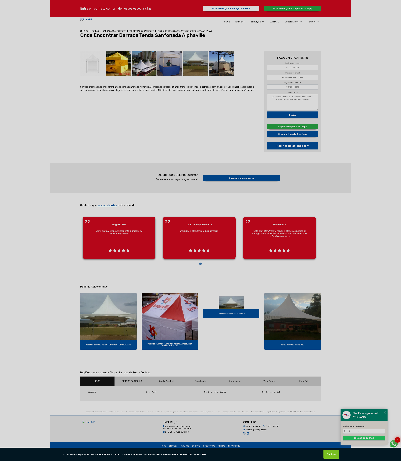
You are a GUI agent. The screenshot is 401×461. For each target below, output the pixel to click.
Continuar (331, 454)
